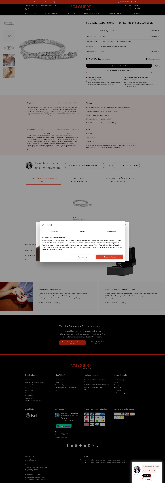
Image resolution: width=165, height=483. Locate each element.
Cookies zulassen (110, 257)
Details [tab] (82, 231)
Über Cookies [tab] (111, 231)
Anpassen (81, 257)
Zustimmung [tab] (54, 231)
